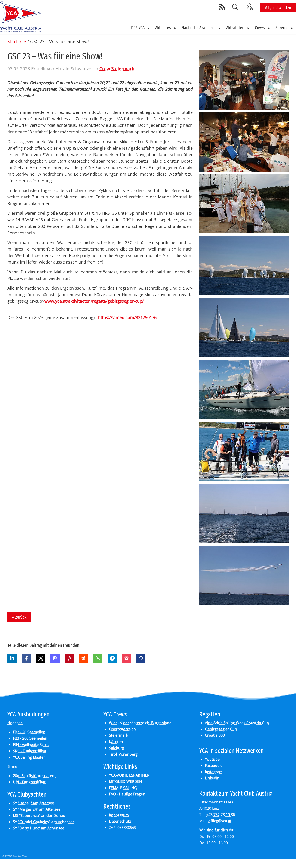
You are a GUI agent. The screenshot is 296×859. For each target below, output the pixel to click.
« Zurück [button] (19, 617)
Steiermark (118, 735)
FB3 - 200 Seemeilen (30, 738)
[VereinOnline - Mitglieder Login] (250, 7)
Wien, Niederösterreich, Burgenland (140, 722)
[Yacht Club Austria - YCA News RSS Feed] (222, 7)
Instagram (214, 771)
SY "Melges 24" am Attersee (36, 809)
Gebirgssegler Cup (221, 729)
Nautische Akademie (199, 27)
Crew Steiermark (116, 68)
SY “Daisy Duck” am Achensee (38, 828)
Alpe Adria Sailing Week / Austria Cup (237, 722)
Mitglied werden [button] (277, 7)
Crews (260, 27)
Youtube (212, 759)
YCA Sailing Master (29, 757)
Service (281, 27)
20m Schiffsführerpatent (34, 775)
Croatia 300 (215, 735)
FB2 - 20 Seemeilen (29, 732)
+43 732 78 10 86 (220, 814)
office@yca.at (219, 820)
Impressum (119, 815)
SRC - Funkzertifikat (29, 751)
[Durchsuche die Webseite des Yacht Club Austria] (235, 7)
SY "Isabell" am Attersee (33, 803)
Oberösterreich (122, 729)
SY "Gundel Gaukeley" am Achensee (44, 821)
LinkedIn (212, 778)
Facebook (213, 765)
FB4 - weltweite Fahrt (31, 744)
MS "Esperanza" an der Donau (39, 815)
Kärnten (116, 741)
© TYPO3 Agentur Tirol (14, 856)
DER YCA (138, 27)
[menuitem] (141, 28)
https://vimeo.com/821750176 (127, 317)
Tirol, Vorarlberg (123, 754)
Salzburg (116, 747)
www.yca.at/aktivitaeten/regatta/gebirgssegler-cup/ (94, 301)
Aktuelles (163, 27)
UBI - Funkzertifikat (29, 782)
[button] (12, 658)
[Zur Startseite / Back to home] (20, 31)
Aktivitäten (235, 27)
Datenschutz (120, 821)
